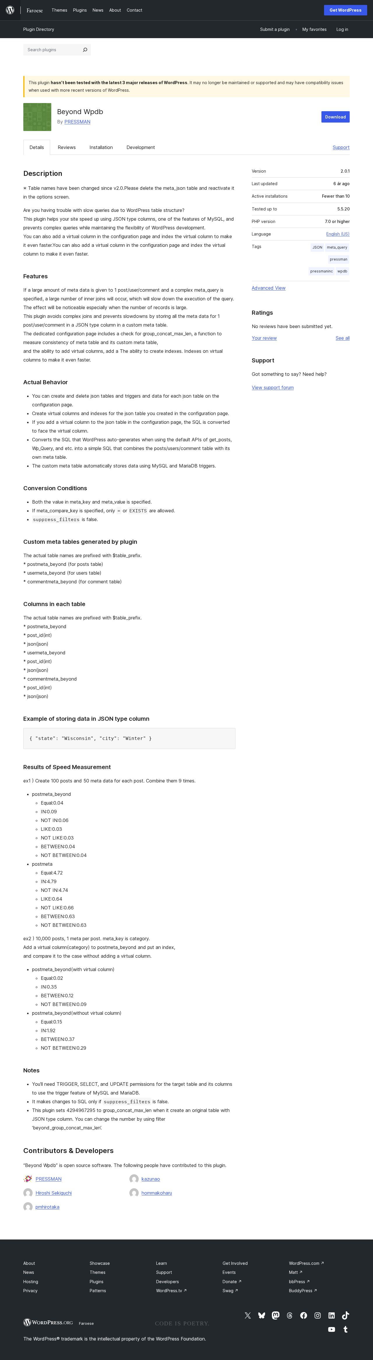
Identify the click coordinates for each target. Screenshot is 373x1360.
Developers (167, 1281)
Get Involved (235, 1263)
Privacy (30, 1290)
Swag (230, 1290)
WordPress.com (306, 1263)
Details (36, 147)
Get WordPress (346, 10)
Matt (296, 1272)
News (28, 1272)
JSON (317, 247)
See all (343, 338)
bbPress (299, 1281)
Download (335, 116)
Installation (101, 147)
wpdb (342, 271)
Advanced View (269, 288)
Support (341, 147)
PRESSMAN (77, 122)
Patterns (98, 1290)
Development (140, 147)
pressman (338, 259)
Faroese (86, 1323)
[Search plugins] (85, 50)
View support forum (273, 387)
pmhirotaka (47, 1207)
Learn (161, 1263)
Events (229, 1272)
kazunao (151, 1179)
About (29, 1263)
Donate (232, 1281)
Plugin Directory (38, 29)
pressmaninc (321, 271)
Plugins (96, 1281)
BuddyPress (303, 1290)
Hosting (30, 1281)
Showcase (100, 1263)
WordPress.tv (171, 1290)
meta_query (337, 247)
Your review (264, 338)
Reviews (67, 147)
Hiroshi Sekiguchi (54, 1193)
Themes (97, 1272)
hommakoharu (157, 1193)
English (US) (338, 233)
